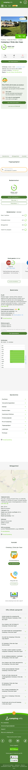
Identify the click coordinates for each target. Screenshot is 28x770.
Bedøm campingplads (13, 197)
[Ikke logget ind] (25, 2)
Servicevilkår (15, 766)
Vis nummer (14, 583)
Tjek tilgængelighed (13, 61)
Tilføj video (13, 200)
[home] (14, 718)
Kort (9, 5)
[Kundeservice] (21, 2)
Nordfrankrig (18, 72)
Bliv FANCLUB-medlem (13, 102)
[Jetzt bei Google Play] (14, 760)
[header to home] (6, 2)
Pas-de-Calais (10, 72)
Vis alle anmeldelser (13, 281)
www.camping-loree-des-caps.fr (14, 600)
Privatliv (23, 765)
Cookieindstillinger (6, 766)
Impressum (17, 765)
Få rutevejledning (5, 531)
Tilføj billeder (14, 203)
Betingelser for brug (8, 765)
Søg (6, 5)
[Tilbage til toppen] (14, 713)
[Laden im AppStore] (14, 757)
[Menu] (2, 5)
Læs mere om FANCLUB (14, 106)
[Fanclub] (15, 6)
